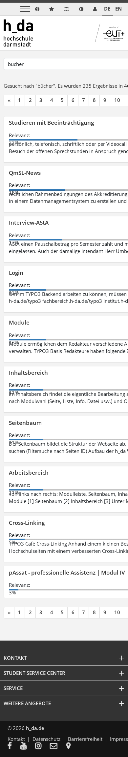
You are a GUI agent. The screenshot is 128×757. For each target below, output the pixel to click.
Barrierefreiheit (85, 739)
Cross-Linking (27, 522)
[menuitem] (14, 746)
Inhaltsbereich (28, 372)
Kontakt (16, 739)
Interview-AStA (29, 222)
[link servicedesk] (95, 9)
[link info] (37, 9)
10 (117, 100)
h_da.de (35, 728)
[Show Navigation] (25, 9)
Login (16, 272)
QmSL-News (25, 172)
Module (19, 322)
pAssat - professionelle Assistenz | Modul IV (67, 572)
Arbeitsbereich (29, 472)
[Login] (66, 9)
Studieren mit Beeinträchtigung (51, 122)
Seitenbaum (25, 422)
